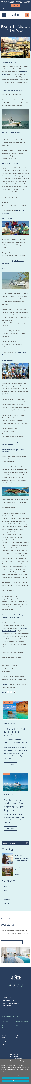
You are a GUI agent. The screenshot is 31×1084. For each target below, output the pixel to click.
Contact (18, 1025)
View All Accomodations (12, 942)
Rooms (4, 8)
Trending (7, 849)
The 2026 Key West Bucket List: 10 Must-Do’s (15, 732)
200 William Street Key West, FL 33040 (9, 999)
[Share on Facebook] (8, 692)
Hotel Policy (5, 1037)
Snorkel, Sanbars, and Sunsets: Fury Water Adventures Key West (14, 805)
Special (27, 8)
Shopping (7, 903)
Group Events (20, 1019)
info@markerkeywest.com (11, 1003)
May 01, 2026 (9, 795)
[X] (14, 985)
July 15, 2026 (19, 867)
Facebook (21, 682)
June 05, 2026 (9, 723)
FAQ (3, 1045)
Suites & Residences (8, 1016)
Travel (6, 895)
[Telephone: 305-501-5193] (7, 15)
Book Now (27, 15)
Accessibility (5, 1039)
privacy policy (13, 1063)
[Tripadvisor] (22, 985)
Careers (4, 1035)
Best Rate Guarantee (21, 1039)
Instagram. (5, 684)
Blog (3, 1025)
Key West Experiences (22, 1021)
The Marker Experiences (5, 1022)
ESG (17, 1037)
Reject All (15, 1081)
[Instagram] (18, 985)
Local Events (8, 886)
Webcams (5, 1028)
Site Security (5, 1043)
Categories (8, 880)
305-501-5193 (7, 1006)
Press (17, 1035)
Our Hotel (5, 1014)
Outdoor (7, 899)
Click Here (15, 5)
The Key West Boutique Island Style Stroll (21, 872)
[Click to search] (27, 843)
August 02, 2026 (20, 855)
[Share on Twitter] (11, 692)
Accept (15, 1078)
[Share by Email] (15, 692)
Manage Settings (15, 1075)
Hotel (6, 890)
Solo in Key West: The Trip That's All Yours (22, 859)
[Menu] (4, 15)
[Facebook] (10, 985)
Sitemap (4, 1041)
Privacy (17, 1041)
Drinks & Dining (6, 1019)
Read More (10, 764)
